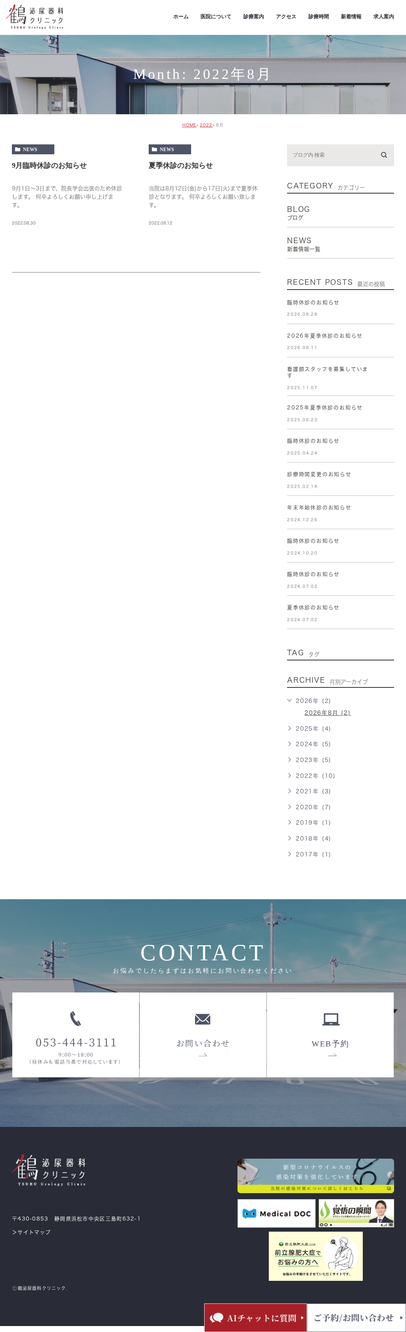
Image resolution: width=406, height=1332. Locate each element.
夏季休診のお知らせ (181, 165)
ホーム (181, 16)
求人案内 (383, 16)
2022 (206, 125)
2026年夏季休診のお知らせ (325, 335)
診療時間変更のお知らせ (319, 474)
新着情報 (351, 16)
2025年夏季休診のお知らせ (325, 407)
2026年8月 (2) (327, 713)
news (30, 149)
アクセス (286, 16)
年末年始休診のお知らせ (319, 507)
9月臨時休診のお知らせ (49, 165)
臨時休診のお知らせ (313, 302)
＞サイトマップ (31, 1232)
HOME (189, 125)
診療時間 (318, 16)
